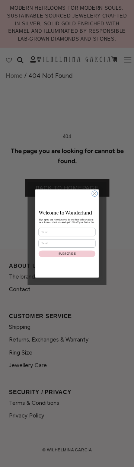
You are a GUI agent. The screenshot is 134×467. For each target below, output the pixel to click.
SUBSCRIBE (67, 253)
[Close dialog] (95, 193)
